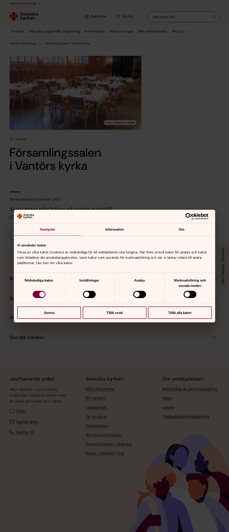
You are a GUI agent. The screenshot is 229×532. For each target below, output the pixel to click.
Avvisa (49, 313)
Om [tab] (181, 229)
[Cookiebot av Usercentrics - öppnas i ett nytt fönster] (192, 216)
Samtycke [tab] (47, 229)
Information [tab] (114, 229)
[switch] (89, 294)
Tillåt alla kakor (180, 313)
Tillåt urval (114, 313)
